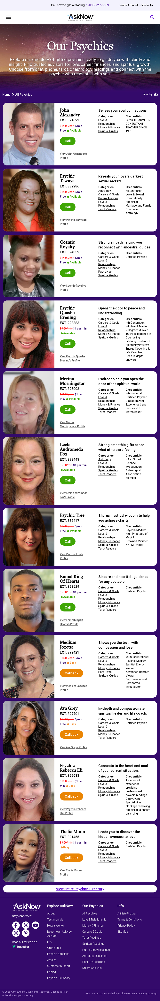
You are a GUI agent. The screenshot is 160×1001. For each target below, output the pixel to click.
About (51, 913)
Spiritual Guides (108, 131)
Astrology (104, 191)
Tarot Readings (91, 937)
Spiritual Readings (93, 943)
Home (6, 94)
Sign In (144, 5)
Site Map (122, 931)
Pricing (51, 972)
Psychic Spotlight (58, 953)
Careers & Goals (108, 194)
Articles (51, 959)
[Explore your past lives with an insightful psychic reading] (26, 908)
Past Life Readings (93, 961)
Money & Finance (109, 127)
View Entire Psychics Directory (80, 889)
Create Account (128, 5)
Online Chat (54, 947)
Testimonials (55, 919)
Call (68, 141)
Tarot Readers (107, 209)
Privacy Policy (126, 925)
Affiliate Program (127, 913)
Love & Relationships (107, 121)
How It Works (55, 925)
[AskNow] (80, 17)
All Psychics (89, 913)
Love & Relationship (94, 919)
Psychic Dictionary (58, 978)
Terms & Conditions (129, 919)
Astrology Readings (94, 955)
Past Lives (105, 271)
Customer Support (58, 965)
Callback (71, 673)
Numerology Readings (96, 949)
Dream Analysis (108, 198)
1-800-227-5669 (97, 5)
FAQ (49, 941)
